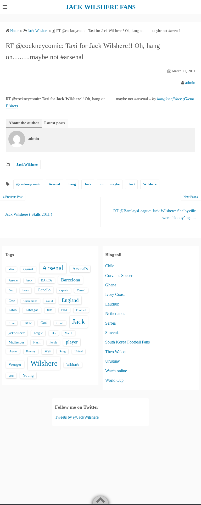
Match (68, 333)
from (12, 323)
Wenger (15, 364)
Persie (53, 342)
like (54, 333)
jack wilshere (17, 333)
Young (28, 375)
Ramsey (31, 351)
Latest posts (54, 123)
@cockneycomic (28, 184)
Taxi (131, 184)
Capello (44, 290)
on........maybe (110, 184)
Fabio (13, 310)
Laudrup (112, 304)
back (29, 280)
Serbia (110, 323)
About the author (23, 123)
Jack (87, 184)
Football (81, 310)
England (70, 300)
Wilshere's (72, 365)
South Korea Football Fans (127, 342)
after (11, 269)
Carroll (81, 290)
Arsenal (54, 184)
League (38, 333)
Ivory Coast (115, 294)
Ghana (110, 285)
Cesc (12, 301)
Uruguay (112, 361)
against (28, 269)
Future (28, 323)
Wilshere (150, 184)
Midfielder (16, 342)
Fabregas (32, 310)
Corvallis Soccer (118, 275)
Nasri (37, 342)
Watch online (116, 371)
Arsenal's (80, 269)
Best (11, 290)
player (72, 342)
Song (62, 351)
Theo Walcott (116, 351)
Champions (30, 300)
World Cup (114, 380)
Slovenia (112, 332)
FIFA (64, 310)
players (13, 351)
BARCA (46, 280)
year (11, 376)
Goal (44, 323)
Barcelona (70, 279)
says (47, 351)
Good (60, 323)
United (79, 351)
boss (26, 290)
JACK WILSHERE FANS (101, 7)
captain (63, 290)
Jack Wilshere (27, 165)
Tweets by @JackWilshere (77, 417)
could (49, 300)
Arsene (13, 280)
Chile (109, 266)
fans (49, 310)
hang (72, 184)
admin (190, 82)
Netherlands (115, 313)
